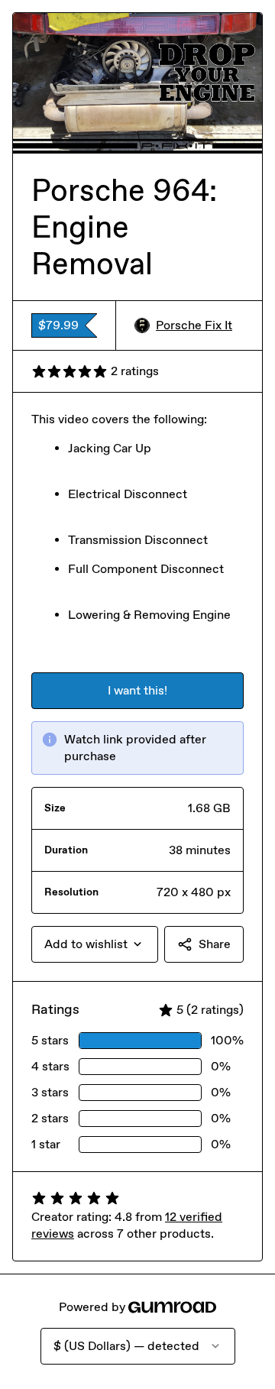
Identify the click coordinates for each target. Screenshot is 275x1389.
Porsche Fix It (194, 325)
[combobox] (94, 944)
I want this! (137, 690)
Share (215, 944)
